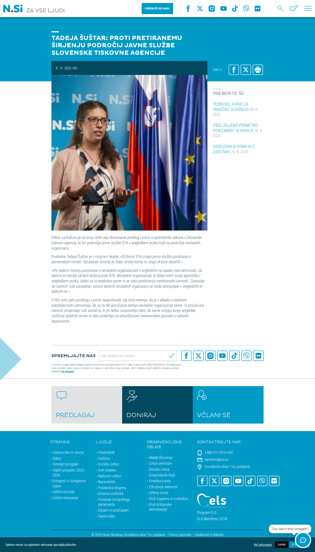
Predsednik (106, 452)
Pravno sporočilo (180, 534)
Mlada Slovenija (160, 457)
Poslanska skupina (112, 487)
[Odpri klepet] (303, 540)
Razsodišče (106, 481)
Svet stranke (107, 470)
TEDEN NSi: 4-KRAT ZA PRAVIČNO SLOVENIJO (235, 109)
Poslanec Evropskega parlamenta (114, 502)
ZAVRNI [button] (282, 544)
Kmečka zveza (159, 480)
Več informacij (263, 545)
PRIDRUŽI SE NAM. (157, 8)
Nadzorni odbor (109, 475)
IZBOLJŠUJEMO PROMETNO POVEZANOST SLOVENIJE (238, 130)
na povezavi (68, 371)
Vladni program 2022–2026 (69, 472)
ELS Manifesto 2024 (212, 518)
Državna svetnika (110, 493)
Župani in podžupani (113, 510)
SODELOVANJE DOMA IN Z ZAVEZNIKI (233, 149)
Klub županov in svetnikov (168, 498)
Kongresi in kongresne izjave (69, 483)
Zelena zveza (158, 492)
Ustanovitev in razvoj (68, 452)
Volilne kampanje (65, 497)
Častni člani (106, 516)
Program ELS (206, 512)
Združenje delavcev (163, 486)
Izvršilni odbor (108, 464)
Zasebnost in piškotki (209, 534)
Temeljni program (65, 464)
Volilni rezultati (63, 491)
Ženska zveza (159, 469)
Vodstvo (104, 458)
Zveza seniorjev (160, 463)
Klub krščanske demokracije (160, 507)
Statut (56, 458)
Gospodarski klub (162, 475)
